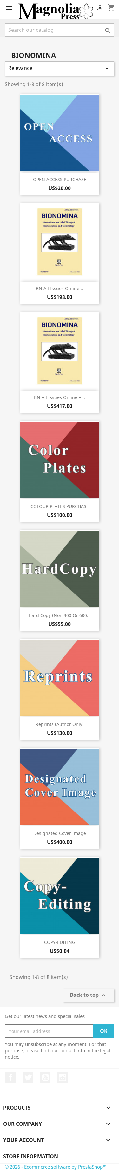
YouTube (45, 1077)
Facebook (10, 1077)
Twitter (28, 1077)
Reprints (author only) (60, 724)
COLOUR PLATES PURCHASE (59, 506)
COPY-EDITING (59, 942)
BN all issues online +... (59, 397)
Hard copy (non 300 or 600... (60, 615)
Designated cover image (59, 833)
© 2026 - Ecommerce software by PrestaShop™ (56, 1167)
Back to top (89, 996)
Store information (30, 1156)
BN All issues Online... (59, 288)
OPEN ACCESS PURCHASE (59, 179)
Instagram (62, 1077)
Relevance (59, 68)
